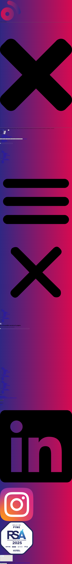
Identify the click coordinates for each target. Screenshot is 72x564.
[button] (36, 75)
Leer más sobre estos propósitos (6, 137)
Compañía (3, 151)
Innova (3, 160)
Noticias (3, 162)
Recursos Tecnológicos (6, 159)
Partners (3, 161)
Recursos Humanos (5, 375)
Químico (4, 157)
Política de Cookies (4, 140)
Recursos (3, 158)
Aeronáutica (5, 154)
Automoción (5, 369)
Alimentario (4, 156)
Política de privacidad (21, 562)
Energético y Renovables (6, 155)
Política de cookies (27, 562)
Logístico (4, 372)
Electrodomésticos (5, 153)
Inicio (2, 150)
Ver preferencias (25, 138)
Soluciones (3, 152)
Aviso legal (16, 562)
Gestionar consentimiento (3, 563)
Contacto (3, 378)
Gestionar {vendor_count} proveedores (7, 136)
